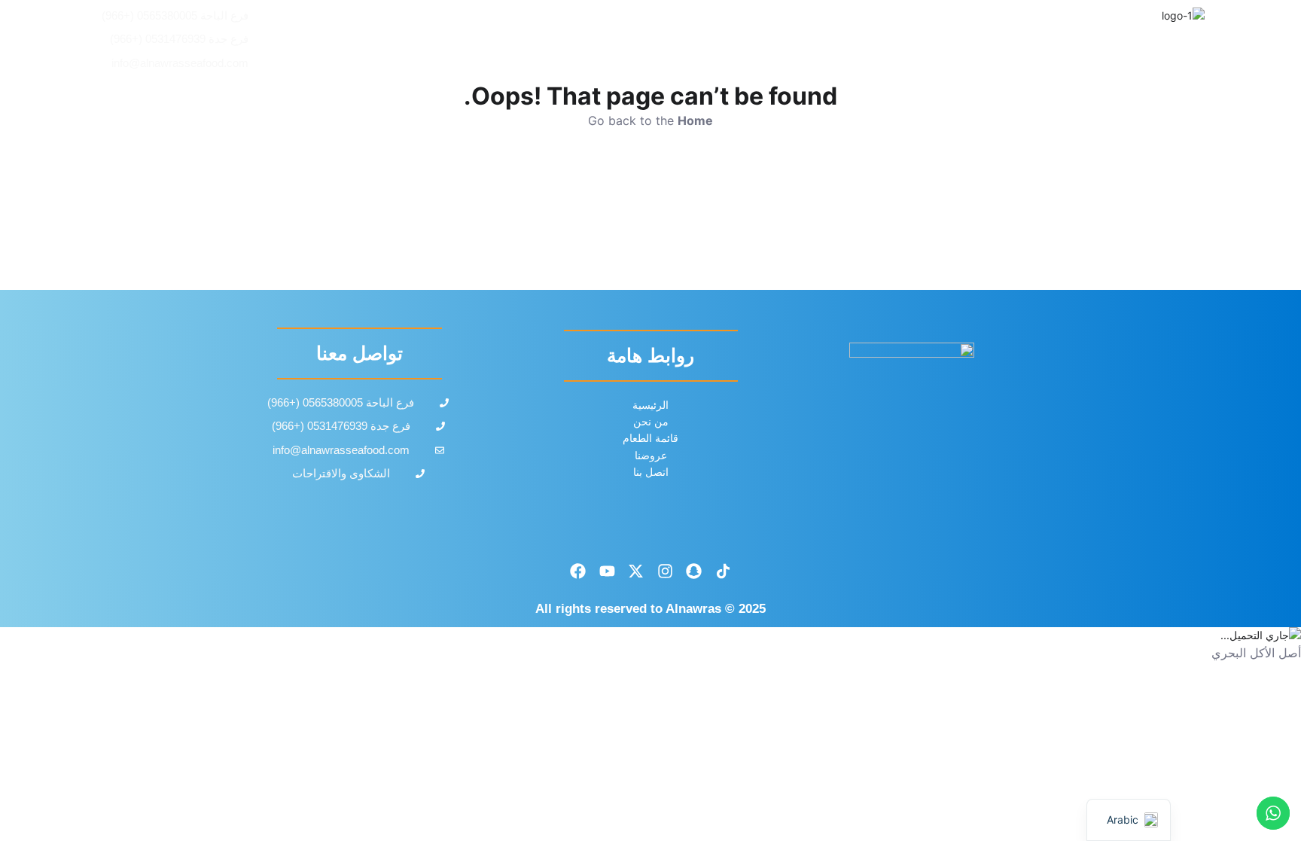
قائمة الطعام (793, 39)
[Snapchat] (694, 571)
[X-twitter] (636, 571)
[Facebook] (578, 571)
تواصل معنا (516, 39)
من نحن (611, 39)
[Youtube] (607, 571)
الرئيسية (894, 39)
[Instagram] (665, 571)
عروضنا (696, 39)
